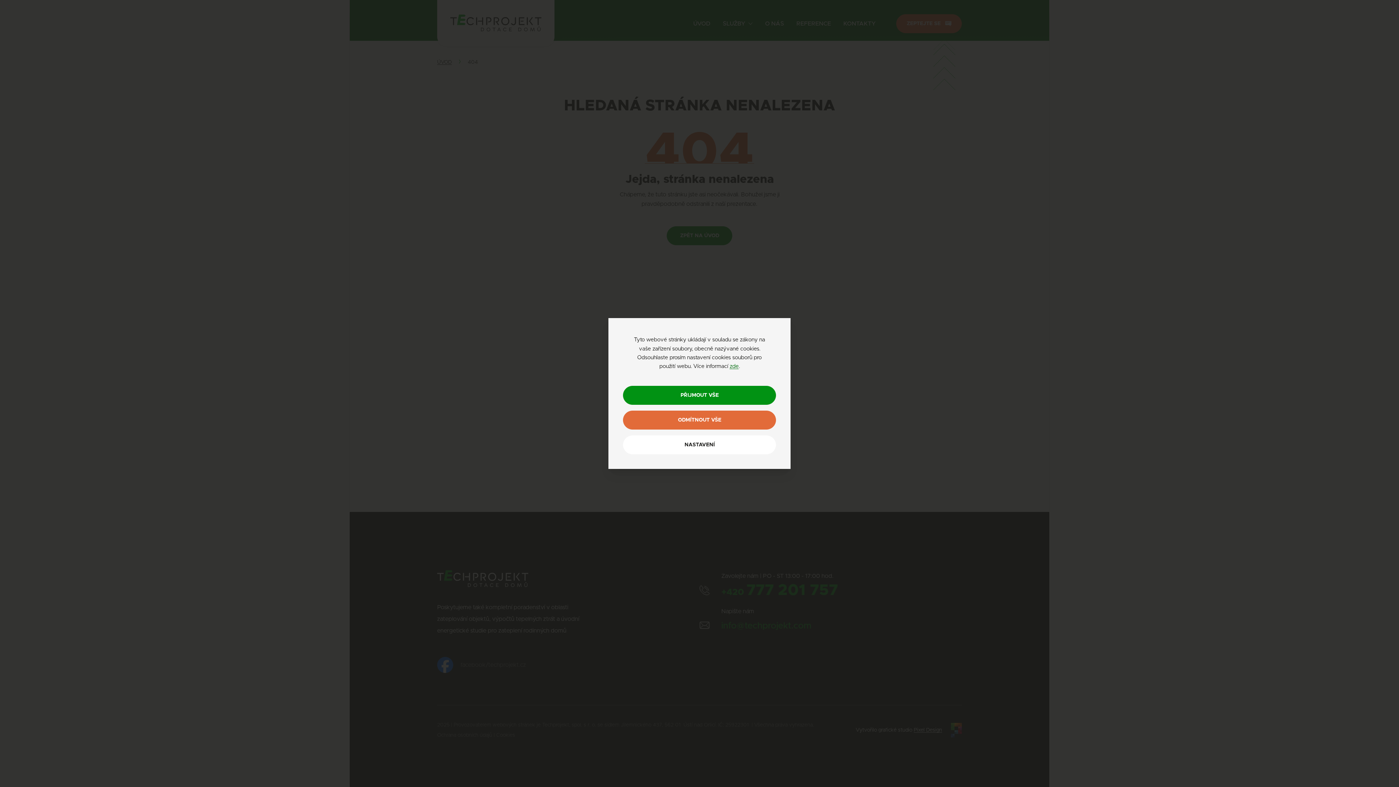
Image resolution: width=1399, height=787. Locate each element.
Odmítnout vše (699, 420)
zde (734, 366)
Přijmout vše (700, 395)
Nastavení (700, 444)
